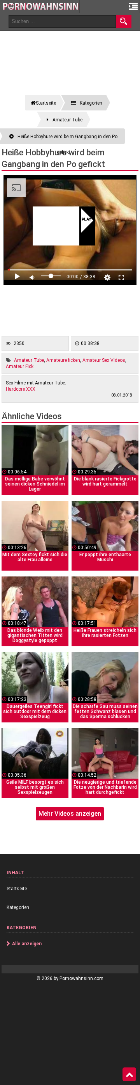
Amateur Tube (29, 360)
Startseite (17, 888)
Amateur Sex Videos (103, 360)
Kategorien (18, 907)
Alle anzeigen (27, 943)
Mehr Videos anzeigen (69, 813)
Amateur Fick (19, 366)
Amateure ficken (63, 360)
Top (129, 1074)
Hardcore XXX (20, 389)
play (86, 219)
